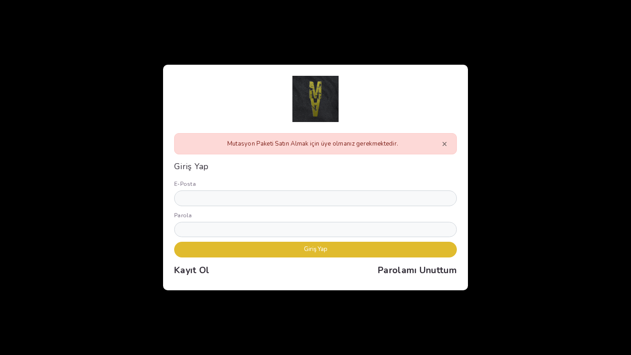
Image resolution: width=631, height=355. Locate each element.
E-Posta (185, 184)
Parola (183, 215)
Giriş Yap (316, 249)
